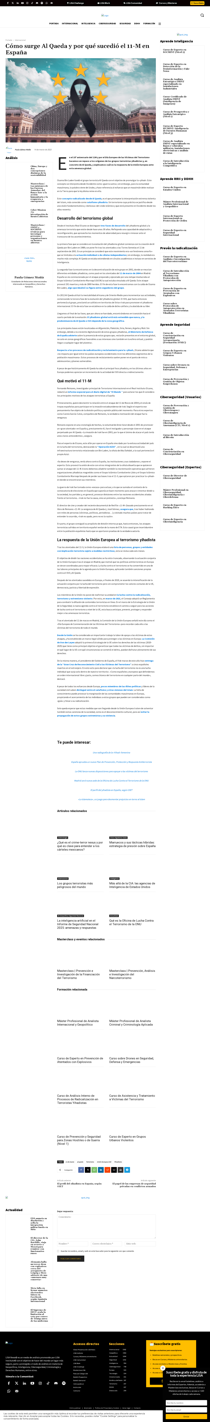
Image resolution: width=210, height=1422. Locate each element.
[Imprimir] (120, 1170)
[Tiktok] (32, 3)
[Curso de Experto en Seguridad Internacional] (197, 234)
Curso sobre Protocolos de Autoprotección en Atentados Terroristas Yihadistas (175, 308)
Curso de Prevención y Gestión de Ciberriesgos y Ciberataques (176, 409)
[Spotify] (42, 3)
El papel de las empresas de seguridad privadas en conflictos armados (134, 1185)
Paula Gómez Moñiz (23, 149)
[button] (202, 15)
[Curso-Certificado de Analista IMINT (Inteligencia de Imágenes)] (197, 100)
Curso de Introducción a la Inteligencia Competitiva (176, 163)
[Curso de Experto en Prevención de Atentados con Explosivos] (80, 1043)
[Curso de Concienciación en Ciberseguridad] (197, 453)
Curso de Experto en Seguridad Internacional (174, 232)
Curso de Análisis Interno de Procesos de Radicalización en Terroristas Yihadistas (77, 1099)
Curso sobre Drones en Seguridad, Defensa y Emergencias (131, 1060)
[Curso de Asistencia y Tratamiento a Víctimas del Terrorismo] (132, 1080)
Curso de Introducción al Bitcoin (176, 436)
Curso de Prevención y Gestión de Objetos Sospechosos (176, 381)
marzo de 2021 (113, 598)
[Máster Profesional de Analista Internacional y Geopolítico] (80, 1005)
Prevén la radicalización (179, 248)
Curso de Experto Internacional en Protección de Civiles (175, 218)
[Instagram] (27, 3)
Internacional (20, 40)
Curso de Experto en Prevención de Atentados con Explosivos (80, 1060)
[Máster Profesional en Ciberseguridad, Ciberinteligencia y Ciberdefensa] (197, 493)
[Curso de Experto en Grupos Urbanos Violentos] (132, 1121)
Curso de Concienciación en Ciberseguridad (173, 451)
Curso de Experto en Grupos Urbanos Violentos (127, 1138)
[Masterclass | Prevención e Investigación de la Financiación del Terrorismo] (80, 955)
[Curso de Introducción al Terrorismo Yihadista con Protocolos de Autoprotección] (197, 274)
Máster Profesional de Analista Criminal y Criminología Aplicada (131, 1022)
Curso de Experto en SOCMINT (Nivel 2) (174, 51)
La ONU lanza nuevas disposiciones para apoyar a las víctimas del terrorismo (111, 771)
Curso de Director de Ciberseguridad (175, 477)
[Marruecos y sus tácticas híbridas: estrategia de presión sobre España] (132, 827)
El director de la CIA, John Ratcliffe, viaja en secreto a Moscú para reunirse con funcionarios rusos (39, 1246)
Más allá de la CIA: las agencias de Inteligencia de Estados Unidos (132, 885)
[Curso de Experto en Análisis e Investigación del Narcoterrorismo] (197, 260)
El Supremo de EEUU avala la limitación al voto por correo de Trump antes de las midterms (39, 1315)
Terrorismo (90, 1162)
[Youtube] (22, 3)
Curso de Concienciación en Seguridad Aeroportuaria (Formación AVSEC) (174, 338)
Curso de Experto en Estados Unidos (174, 188)
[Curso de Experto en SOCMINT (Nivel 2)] (197, 53)
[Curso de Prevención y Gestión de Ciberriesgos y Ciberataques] (197, 409)
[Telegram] (127, 1170)
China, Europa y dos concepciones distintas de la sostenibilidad (39, 171)
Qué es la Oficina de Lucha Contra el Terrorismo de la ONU (131, 922)
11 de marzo (69, 1162)
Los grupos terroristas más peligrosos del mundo (75, 885)
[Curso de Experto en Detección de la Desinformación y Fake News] (197, 68)
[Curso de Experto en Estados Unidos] (197, 191)
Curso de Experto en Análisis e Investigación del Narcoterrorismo (176, 259)
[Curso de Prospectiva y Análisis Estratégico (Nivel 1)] (197, 115)
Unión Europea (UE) (104, 1162)
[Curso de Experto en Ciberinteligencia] (197, 523)
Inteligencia (114, 879)
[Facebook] (8, 3)
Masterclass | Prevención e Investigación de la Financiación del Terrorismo (78, 974)
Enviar (186, 1416)
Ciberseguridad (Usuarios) (180, 397)
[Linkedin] (17, 3)
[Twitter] (12, 3)
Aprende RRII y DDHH (176, 179)
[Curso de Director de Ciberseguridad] (197, 479)
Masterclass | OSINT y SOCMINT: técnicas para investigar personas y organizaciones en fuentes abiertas (39, 234)
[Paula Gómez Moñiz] (10, 149)
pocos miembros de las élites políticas (121, 686)
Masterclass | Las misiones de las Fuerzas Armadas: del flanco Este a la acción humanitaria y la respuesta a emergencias (39, 193)
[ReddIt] (107, 1170)
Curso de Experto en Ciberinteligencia (174, 520)
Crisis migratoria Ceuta (118, 838)
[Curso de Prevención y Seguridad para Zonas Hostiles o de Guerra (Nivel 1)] (80, 1121)
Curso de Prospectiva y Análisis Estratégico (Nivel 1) (176, 114)
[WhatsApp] (94, 1170)
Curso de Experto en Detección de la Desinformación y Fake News (176, 68)
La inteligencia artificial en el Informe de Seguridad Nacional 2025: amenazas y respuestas (77, 924)
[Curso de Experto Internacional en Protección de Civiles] (197, 219)
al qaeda (80, 1162)
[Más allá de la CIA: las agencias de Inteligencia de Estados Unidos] (132, 868)
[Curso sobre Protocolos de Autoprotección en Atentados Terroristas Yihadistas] (197, 307)
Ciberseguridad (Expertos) (180, 467)
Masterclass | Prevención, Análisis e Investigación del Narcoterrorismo (132, 974)
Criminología (62, 838)
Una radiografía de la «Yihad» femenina (111, 752)
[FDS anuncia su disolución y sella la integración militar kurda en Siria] (18, 1222)
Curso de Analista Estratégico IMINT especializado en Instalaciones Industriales (173, 84)
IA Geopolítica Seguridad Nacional (70, 916)
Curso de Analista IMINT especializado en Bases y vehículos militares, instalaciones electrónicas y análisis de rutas (176, 147)
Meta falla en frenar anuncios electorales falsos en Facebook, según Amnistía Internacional (39, 1295)
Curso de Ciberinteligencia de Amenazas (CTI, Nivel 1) (176, 423)
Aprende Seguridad (175, 324)
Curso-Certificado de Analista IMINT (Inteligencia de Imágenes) (175, 100)
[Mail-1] (51, 3)
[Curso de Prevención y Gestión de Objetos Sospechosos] (197, 383)
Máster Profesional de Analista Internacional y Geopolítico (78, 1022)
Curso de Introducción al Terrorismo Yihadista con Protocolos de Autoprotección (176, 276)
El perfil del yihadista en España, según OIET (111, 790)
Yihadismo (118, 1162)
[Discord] (37, 3)
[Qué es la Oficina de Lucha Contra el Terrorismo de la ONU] (132, 905)
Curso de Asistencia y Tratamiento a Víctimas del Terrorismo (132, 1097)
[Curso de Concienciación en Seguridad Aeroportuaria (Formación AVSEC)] (197, 337)
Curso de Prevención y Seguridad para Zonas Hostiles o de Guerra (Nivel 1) (79, 1140)
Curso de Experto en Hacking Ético (174, 506)
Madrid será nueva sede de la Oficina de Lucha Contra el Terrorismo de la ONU (111, 780)
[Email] (114, 1170)
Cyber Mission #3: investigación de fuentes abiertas (39, 213)
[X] (88, 1170)
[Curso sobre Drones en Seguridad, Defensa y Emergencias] (132, 1043)
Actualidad (114, 916)
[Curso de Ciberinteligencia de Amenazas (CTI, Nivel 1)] (197, 424)
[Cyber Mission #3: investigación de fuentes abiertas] (18, 214)
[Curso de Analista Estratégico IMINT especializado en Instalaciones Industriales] (197, 83)
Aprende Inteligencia (176, 41)
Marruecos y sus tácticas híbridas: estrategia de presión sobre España (132, 844)
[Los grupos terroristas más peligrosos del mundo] (80, 868)
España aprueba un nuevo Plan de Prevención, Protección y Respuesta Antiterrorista (111, 761)
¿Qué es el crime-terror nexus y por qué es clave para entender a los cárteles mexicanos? (80, 846)
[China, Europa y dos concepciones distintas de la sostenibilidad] (18, 170)
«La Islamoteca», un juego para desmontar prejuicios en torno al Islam (111, 799)
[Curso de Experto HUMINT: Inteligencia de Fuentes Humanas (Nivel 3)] (197, 129)
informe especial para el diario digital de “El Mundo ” (95, 391)
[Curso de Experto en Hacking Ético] (197, 509)
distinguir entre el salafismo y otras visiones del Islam (105, 689)
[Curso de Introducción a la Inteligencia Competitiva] (197, 164)
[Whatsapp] (46, 3)
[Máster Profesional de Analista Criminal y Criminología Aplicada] (132, 1005)
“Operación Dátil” (106, 446)
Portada (9, 40)
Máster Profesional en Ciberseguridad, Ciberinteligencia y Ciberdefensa (175, 494)
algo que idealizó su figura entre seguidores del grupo (96, 287)
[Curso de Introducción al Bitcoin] (197, 438)
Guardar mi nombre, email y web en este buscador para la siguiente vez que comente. (97, 1251)
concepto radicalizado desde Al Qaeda (82, 198)
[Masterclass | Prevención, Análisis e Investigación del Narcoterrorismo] (132, 955)
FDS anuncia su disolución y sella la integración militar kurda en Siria (39, 1224)
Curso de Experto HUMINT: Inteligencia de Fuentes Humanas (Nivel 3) (175, 130)
